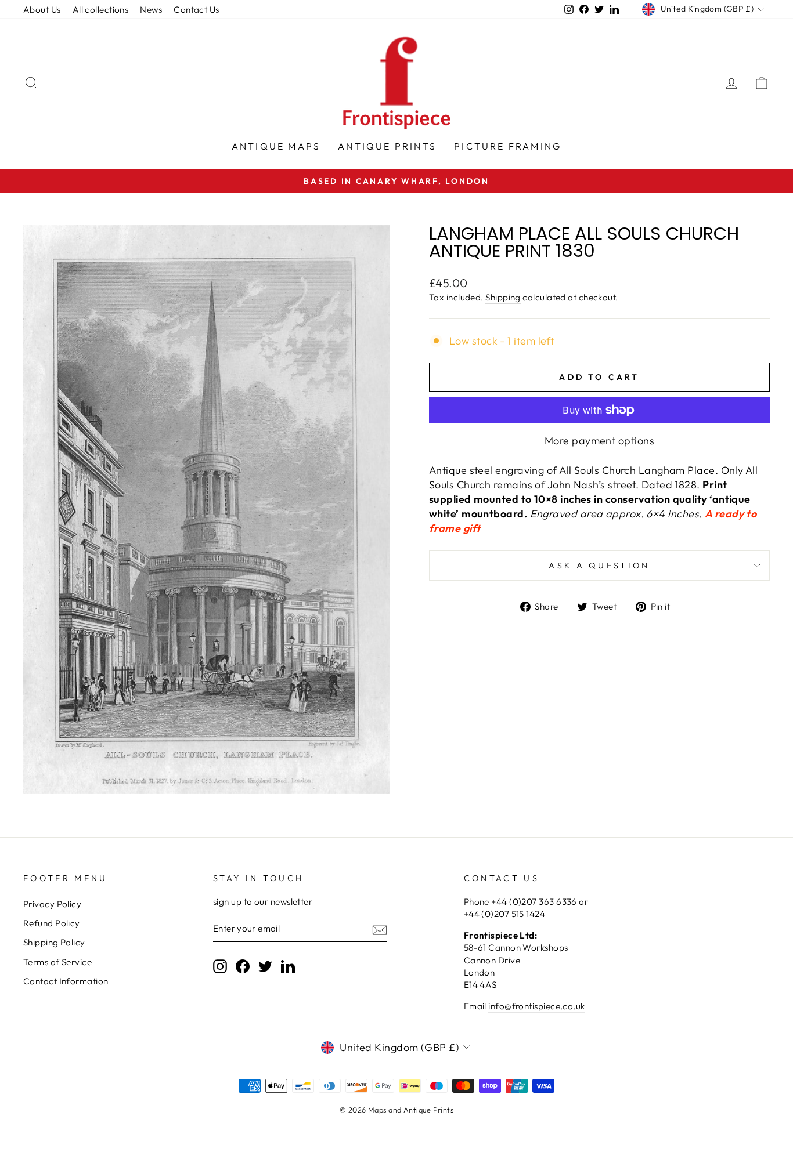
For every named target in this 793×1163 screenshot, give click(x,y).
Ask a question (599, 565)
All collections (101, 9)
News (151, 9)
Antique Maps (276, 146)
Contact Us (196, 9)
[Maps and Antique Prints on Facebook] (243, 966)
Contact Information (66, 981)
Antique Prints (387, 146)
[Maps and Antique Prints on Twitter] (265, 966)
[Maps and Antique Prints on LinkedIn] (288, 966)
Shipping (503, 297)
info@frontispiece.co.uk (536, 1006)
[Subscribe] (379, 929)
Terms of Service (57, 962)
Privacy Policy (52, 904)
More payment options (599, 440)
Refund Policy (51, 923)
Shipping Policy (54, 942)
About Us (42, 9)
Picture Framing (507, 146)
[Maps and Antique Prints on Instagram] (220, 966)
